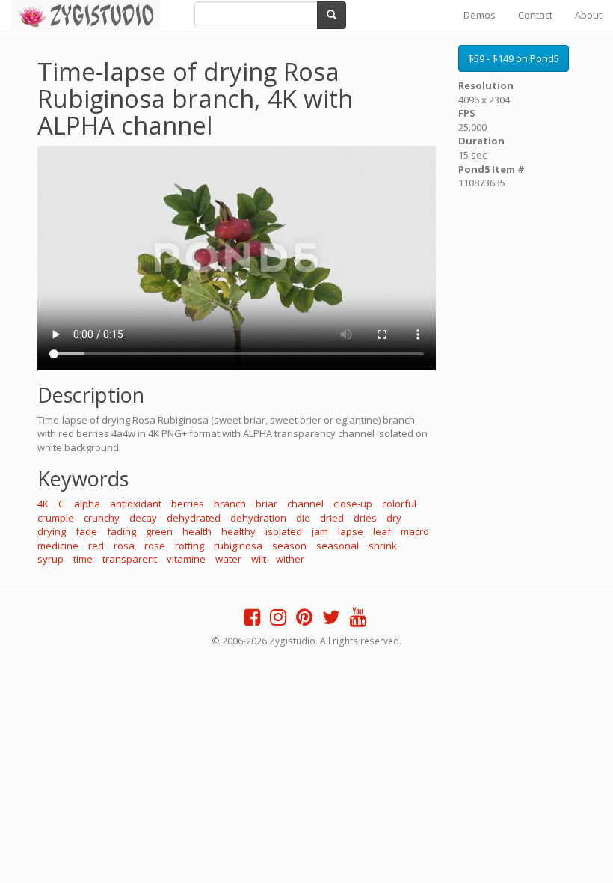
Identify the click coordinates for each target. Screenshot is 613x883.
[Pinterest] (304, 620)
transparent (129, 559)
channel (305, 503)
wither (290, 559)
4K (43, 503)
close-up (352, 503)
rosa (124, 545)
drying (51, 531)
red (96, 545)
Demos (479, 15)
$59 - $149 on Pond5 (513, 58)
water (228, 559)
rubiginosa (238, 545)
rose (154, 545)
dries (365, 518)
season (289, 545)
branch (230, 503)
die (303, 518)
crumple (55, 518)
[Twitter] (331, 620)
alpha (87, 503)
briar (266, 503)
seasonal (337, 545)
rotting (189, 545)
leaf (382, 531)
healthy (238, 531)
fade (86, 531)
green (159, 531)
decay (143, 518)
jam (320, 531)
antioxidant (135, 503)
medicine (57, 545)
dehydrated (194, 518)
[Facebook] (252, 620)
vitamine (186, 559)
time (83, 559)
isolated (283, 531)
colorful (399, 503)
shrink (383, 545)
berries (187, 503)
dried (332, 518)
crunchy (102, 518)
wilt (258, 559)
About (588, 15)
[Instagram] (278, 620)
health (197, 531)
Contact (535, 15)
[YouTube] (358, 620)
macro (415, 531)
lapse (350, 531)
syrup (50, 559)
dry (393, 518)
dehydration (258, 518)
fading (121, 531)
